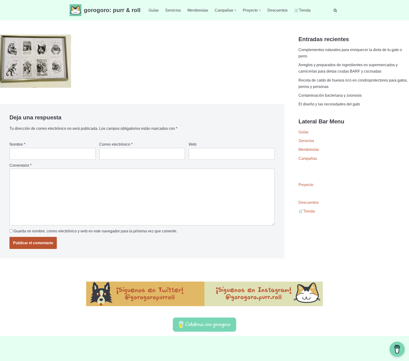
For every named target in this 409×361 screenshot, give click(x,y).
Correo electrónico (116, 144)
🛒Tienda (302, 10)
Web (192, 144)
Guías (154, 10)
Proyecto (305, 185)
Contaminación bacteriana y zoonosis (330, 95)
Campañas (307, 159)
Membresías (197, 10)
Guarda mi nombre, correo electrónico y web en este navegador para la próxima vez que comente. (95, 231)
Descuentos (277, 10)
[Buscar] (335, 10)
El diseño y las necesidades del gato (329, 104)
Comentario (20, 165)
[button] (235, 10)
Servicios (173, 10)
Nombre (17, 144)
